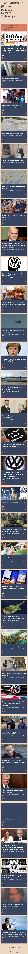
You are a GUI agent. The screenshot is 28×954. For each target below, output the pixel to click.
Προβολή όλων (5, 29)
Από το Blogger (15, 952)
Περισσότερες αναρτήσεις (14, 947)
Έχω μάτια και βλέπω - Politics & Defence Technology (10, 9)
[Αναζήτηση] (22, 3)
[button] (25, 58)
